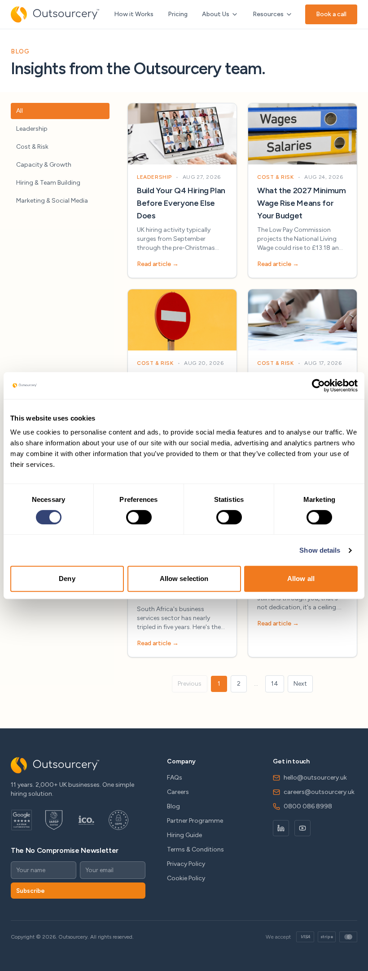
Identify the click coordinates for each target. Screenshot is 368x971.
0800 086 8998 (308, 806)
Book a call (331, 14)
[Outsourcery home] (55, 14)
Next (300, 683)
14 (274, 683)
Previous (190, 683)
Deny (67, 578)
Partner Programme (195, 821)
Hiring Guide (184, 835)
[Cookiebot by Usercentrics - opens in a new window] (318, 385)
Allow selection (184, 578)
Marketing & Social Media (52, 200)
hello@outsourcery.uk (315, 777)
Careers (178, 792)
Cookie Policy (186, 878)
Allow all (301, 578)
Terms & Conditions (195, 849)
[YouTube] (302, 828)
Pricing (178, 14)
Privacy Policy (186, 864)
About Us (215, 14)
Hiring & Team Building (48, 182)
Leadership (32, 129)
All (19, 111)
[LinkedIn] (281, 828)
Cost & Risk (32, 147)
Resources (268, 14)
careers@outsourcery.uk (319, 792)
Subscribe (30, 890)
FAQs (174, 777)
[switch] (139, 517)
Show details (319, 550)
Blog (173, 806)
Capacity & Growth (43, 164)
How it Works (133, 14)
